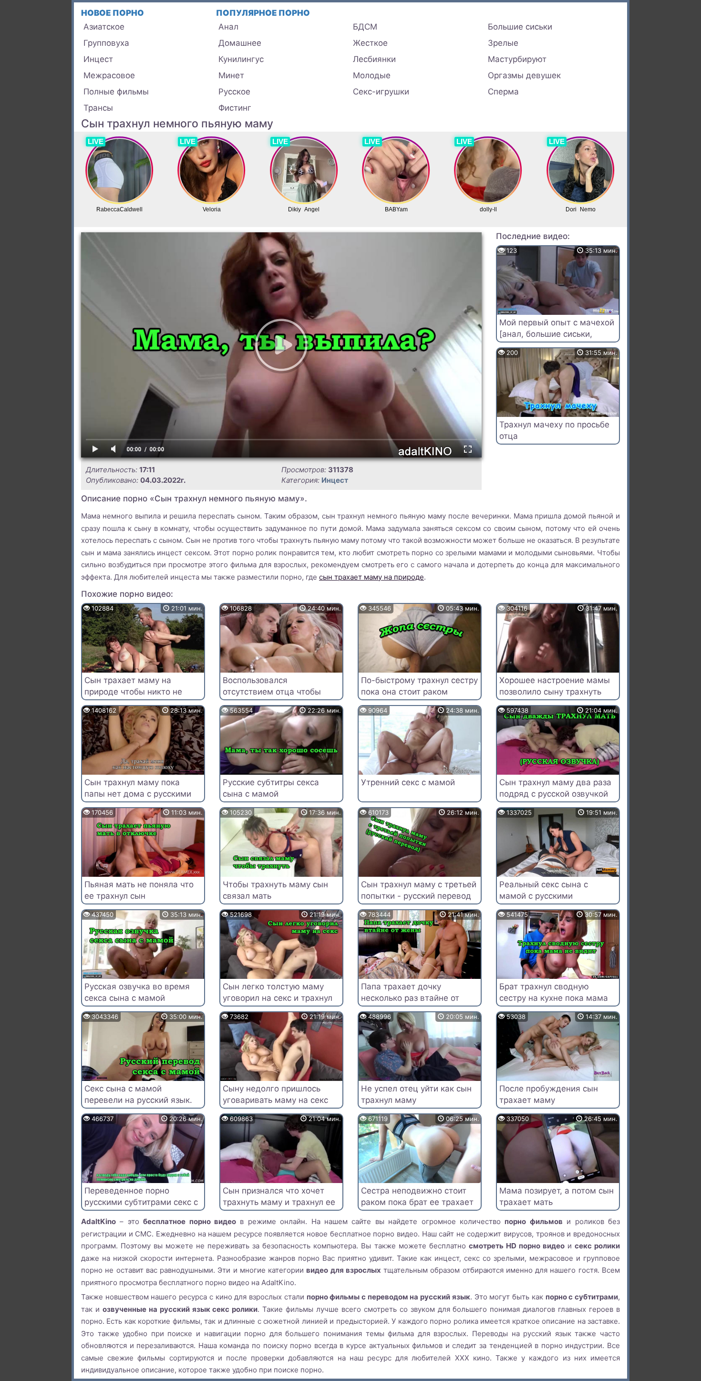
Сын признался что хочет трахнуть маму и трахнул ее (279, 1196)
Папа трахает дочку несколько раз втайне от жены (410, 998)
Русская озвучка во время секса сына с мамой (137, 992)
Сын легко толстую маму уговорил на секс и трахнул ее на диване (277, 998)
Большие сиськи (520, 26)
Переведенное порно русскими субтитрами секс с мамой (141, 1202)
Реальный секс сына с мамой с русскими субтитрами (543, 896)
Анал (228, 26)
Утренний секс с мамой (408, 782)
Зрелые (503, 43)
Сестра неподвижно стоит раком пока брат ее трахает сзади (417, 1202)
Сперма (503, 91)
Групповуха (106, 43)
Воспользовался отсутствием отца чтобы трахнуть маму (272, 691)
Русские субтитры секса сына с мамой (271, 788)
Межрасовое (109, 75)
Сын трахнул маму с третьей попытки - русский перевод (418, 890)
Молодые (372, 75)
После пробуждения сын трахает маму (548, 1094)
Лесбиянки (374, 59)
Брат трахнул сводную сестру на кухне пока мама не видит (553, 998)
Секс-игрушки (381, 91)
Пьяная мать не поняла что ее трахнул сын (139, 890)
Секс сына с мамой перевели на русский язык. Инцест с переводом (138, 1100)
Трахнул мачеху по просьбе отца (554, 430)
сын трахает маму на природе (371, 576)
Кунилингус (241, 59)
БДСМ (365, 26)
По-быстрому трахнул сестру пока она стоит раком (419, 685)
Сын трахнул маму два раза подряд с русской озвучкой (555, 788)
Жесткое (370, 43)
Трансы (98, 108)
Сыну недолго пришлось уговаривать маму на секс (275, 1094)
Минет (231, 75)
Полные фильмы (116, 91)
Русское (234, 91)
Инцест (98, 59)
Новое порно (112, 13)
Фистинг (234, 108)
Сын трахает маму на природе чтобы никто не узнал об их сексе (133, 691)
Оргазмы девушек (524, 75)
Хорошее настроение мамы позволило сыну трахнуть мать (554, 691)
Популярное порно (263, 13)
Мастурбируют (517, 59)
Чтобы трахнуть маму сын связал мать (275, 890)
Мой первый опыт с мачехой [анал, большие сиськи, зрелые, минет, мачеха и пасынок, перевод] (556, 339)
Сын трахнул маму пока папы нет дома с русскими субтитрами (137, 794)
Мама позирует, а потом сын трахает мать (556, 1196)
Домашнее (239, 43)
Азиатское (103, 26)
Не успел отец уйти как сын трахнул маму (416, 1094)
